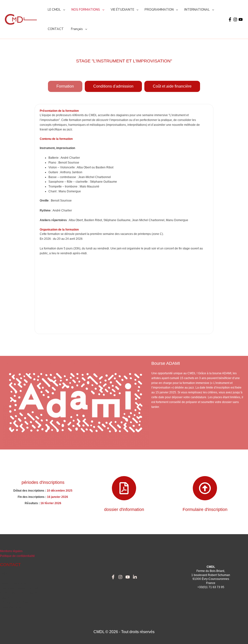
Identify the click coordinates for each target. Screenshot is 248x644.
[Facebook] (229, 19)
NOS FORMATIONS (85, 9)
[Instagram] (235, 19)
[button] (63, 9)
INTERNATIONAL (197, 9)
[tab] (65, 86)
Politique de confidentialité (17, 556)
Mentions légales (11, 551)
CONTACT (56, 29)
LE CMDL (54, 9)
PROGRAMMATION (159, 9)
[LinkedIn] (135, 577)
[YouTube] (240, 19)
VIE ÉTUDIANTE (122, 9)
